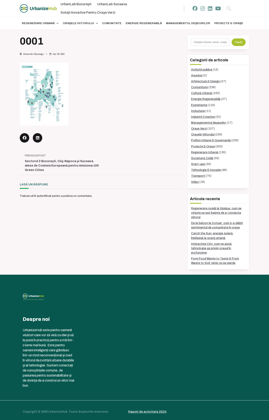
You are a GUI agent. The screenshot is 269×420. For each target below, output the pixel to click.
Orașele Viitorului (78, 23)
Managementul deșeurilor (188, 23)
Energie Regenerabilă (144, 23)
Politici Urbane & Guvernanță (211, 140)
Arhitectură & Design (205, 81)
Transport (198, 175)
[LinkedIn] (210, 8)
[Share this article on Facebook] (24, 138)
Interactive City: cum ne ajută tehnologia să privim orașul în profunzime (211, 248)
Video (195, 182)
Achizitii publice (201, 69)
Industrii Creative (203, 116)
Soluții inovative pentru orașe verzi (88, 12)
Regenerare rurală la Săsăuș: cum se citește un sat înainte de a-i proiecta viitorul (216, 213)
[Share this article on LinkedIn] (37, 138)
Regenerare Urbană (38, 23)
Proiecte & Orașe (228, 23)
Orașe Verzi (199, 128)
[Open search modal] (229, 8)
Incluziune (198, 111)
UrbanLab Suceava (112, 4)
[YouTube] (218, 8)
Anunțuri (196, 75)
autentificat (44, 195)
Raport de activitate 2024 (147, 411)
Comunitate (111, 23)
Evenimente (199, 105)
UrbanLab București (76, 4)
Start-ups (198, 164)
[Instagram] (202, 8)
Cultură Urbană (201, 93)
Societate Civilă (202, 158)
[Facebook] (195, 8)
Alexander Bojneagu (33, 54)
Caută (238, 42)
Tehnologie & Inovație (206, 170)
